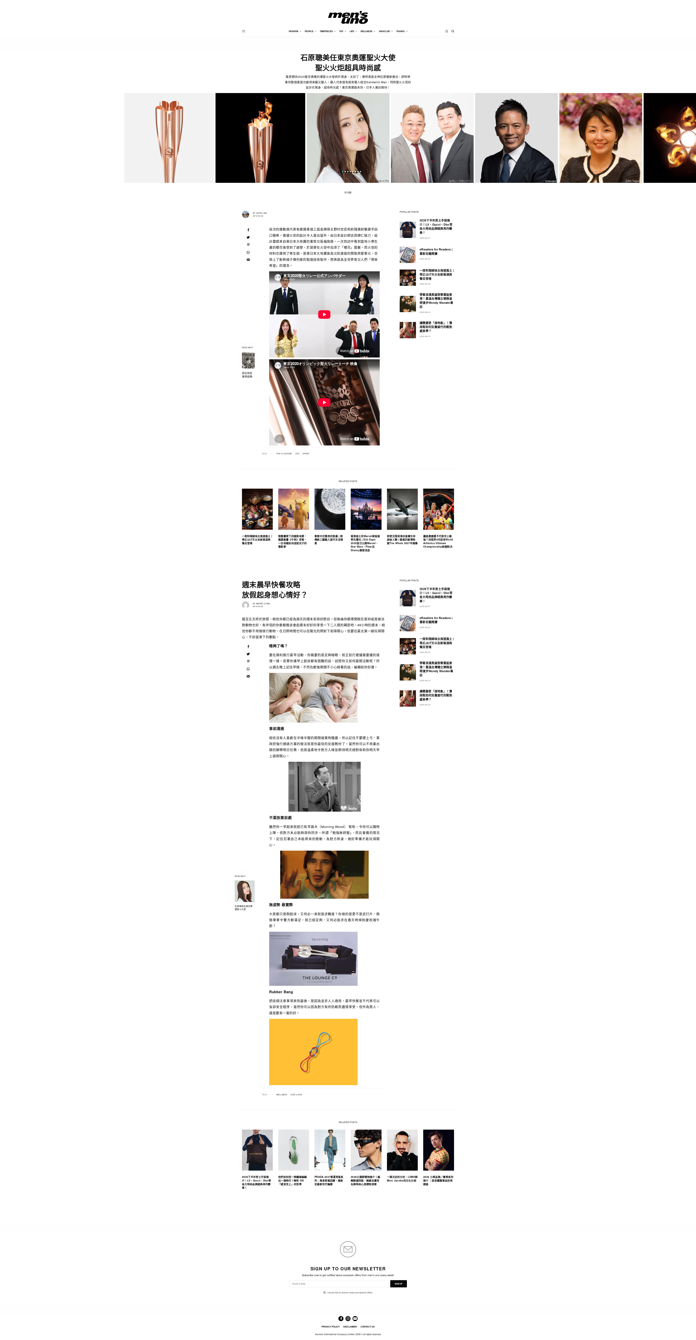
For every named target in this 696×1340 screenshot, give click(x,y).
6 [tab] (355, 172)
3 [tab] (348, 172)
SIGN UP (398, 1284)
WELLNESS (281, 1095)
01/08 (348, 192)
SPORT (306, 454)
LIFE (297, 454)
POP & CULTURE (284, 454)
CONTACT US (368, 1326)
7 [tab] (358, 172)
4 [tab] (350, 172)
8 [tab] (360, 172)
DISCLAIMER (350, 1326)
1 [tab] (342, 172)
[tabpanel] (348, 138)
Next (549, 138)
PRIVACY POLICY (331, 1326)
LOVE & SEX (296, 1095)
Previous (147, 138)
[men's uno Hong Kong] (348, 17)
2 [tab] (345, 172)
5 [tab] (353, 172)
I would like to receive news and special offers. (350, 1292)
